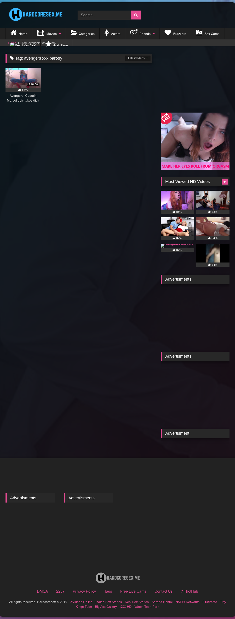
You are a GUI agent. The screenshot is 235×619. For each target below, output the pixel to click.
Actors (115, 34)
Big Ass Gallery (106, 606)
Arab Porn (60, 45)
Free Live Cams (133, 591)
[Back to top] (221, 605)
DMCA (42, 591)
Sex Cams (211, 34)
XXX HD (125, 606)
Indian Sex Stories (108, 602)
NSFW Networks (187, 602)
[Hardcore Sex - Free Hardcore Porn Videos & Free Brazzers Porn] (36, 15)
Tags (108, 591)
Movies (51, 34)
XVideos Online (81, 602)
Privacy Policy (84, 591)
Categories (87, 34)
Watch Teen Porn (146, 606)
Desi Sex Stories (137, 602)
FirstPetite (209, 602)
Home (22, 34)
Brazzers (179, 34)
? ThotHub (189, 591)
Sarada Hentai (162, 602)
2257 (60, 591)
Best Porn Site (25, 45)
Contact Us (163, 591)
